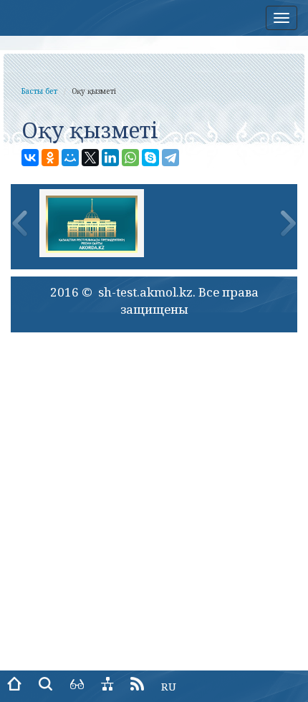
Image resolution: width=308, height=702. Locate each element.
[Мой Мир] (70, 157)
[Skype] (150, 157)
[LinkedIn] (110, 157)
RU (168, 686)
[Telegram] (170, 157)
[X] (90, 157)
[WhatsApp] (130, 157)
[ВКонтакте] (30, 157)
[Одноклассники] (50, 157)
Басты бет (39, 91)
